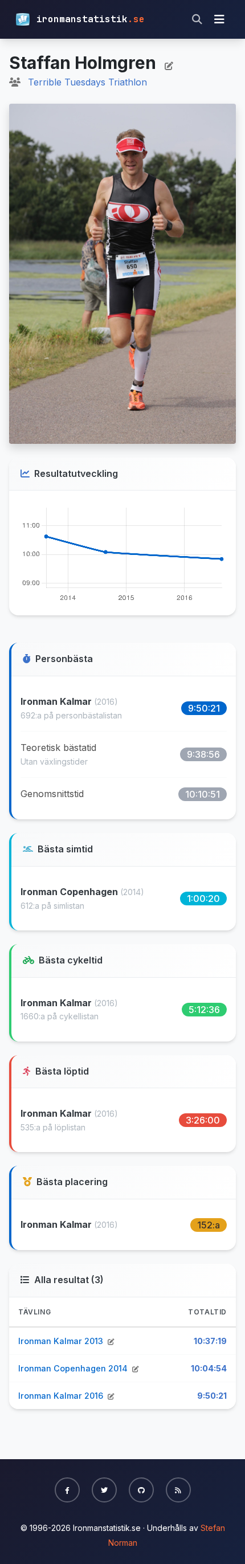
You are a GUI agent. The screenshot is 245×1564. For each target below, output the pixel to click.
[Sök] (197, 19)
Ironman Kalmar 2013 (61, 1341)
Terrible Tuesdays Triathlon (87, 82)
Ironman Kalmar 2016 (61, 1395)
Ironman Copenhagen (70, 891)
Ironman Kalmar (57, 701)
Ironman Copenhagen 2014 (74, 1368)
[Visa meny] (219, 19)
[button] (67, 1489)
